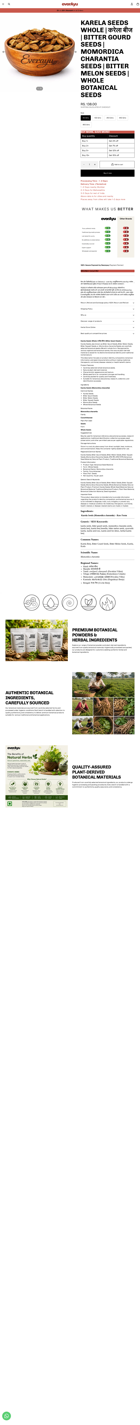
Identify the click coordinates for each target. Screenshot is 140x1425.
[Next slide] (76, 52)
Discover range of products (91, 321)
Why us (83, 315)
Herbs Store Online (88, 327)
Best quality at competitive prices (94, 333)
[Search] (9, 4)
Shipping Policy (86, 309)
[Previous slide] (3, 52)
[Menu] (3, 4)
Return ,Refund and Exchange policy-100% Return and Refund (104, 303)
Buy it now (108, 173)
